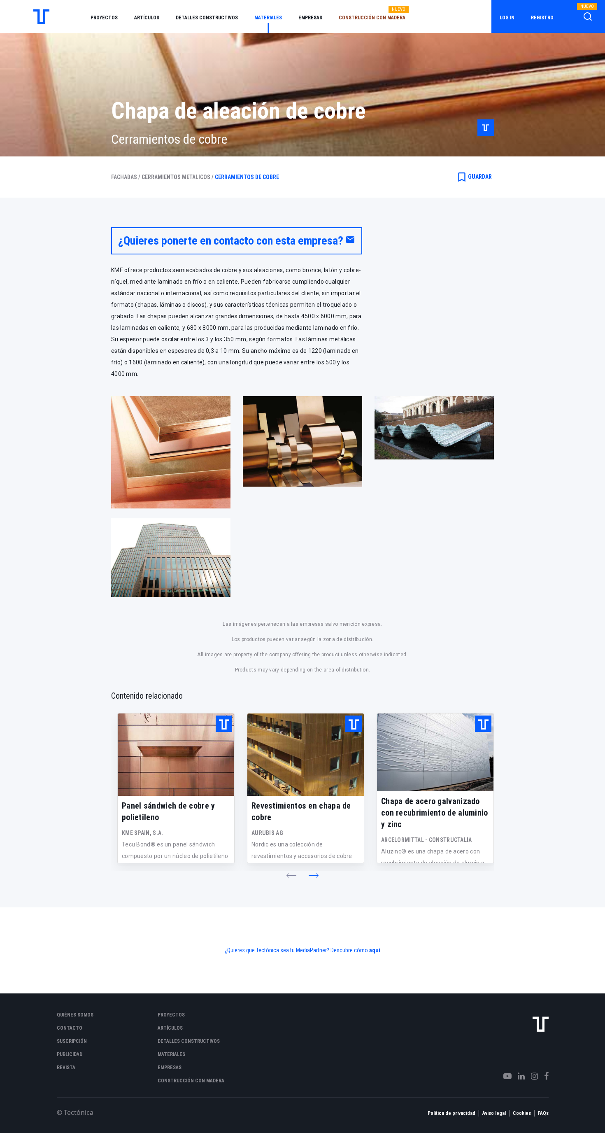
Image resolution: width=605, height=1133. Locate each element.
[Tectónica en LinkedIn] (518, 1076)
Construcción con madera (372, 18)
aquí (374, 950)
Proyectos (104, 18)
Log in (507, 18)
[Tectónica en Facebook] (543, 1076)
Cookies (522, 1113)
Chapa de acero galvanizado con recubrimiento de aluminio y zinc (434, 812)
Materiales (268, 18)
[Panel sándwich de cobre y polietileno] (176, 754)
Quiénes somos (75, 1015)
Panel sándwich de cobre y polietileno (168, 811)
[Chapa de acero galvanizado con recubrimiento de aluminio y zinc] (435, 752)
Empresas (310, 18)
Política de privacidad (451, 1113)
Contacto (69, 1028)
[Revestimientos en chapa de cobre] (305, 754)
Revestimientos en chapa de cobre (301, 811)
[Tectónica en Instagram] (531, 1076)
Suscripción (72, 1041)
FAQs (543, 1113)
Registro (542, 18)
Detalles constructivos (207, 18)
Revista (66, 1067)
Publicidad (69, 1054)
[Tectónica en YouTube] (504, 1076)
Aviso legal (494, 1113)
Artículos (146, 18)
